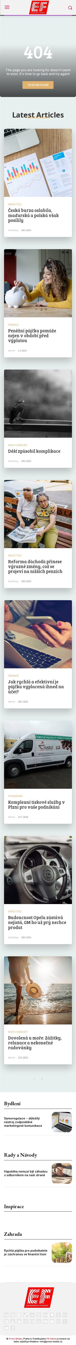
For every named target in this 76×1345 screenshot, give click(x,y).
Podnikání (15, 796)
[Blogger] (13, 1315)
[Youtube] (6, 1328)
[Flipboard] (6, 1321)
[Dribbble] (38, 1315)
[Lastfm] (32, 1321)
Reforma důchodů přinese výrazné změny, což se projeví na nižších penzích (35, 566)
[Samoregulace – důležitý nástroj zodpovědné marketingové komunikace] (62, 1122)
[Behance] (6, 1315)
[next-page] (42, 1079)
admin (11, 350)
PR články (51, 1338)
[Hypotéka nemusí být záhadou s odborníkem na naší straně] (62, 1173)
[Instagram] (26, 1321)
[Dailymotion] (19, 1315)
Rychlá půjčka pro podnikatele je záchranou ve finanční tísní (25, 1252)
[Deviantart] (32, 1315)
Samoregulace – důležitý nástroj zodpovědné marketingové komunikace (23, 1122)
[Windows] (52, 1321)
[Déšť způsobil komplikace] (38, 404)
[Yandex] (65, 1321)
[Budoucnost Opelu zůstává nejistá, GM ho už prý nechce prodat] (38, 870)
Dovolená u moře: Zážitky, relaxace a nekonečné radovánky (35, 1042)
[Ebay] (45, 1315)
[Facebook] (58, 1315)
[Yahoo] (58, 1321)
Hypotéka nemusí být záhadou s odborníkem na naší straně (25, 1173)
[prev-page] (34, 1079)
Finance (13, 324)
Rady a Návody (18, 445)
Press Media (15, 1338)
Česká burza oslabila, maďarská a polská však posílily (33, 215)
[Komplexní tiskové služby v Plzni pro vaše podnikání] (38, 755)
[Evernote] (52, 1315)
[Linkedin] (38, 1321)
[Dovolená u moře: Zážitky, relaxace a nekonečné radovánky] (38, 990)
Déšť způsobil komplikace (34, 451)
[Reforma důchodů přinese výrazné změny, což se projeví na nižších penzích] (38, 514)
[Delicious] (26, 1315)
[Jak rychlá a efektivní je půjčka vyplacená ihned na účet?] (38, 634)
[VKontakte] (45, 1321)
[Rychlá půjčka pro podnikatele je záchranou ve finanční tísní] (62, 1252)
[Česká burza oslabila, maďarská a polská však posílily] (38, 163)
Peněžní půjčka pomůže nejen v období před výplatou (32, 335)
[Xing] (13, 1328)
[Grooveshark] (19, 1321)
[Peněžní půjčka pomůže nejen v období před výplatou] (38, 283)
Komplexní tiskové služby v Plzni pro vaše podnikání (36, 804)
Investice (14, 204)
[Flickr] (65, 1315)
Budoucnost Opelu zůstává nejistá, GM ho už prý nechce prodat (37, 922)
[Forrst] (13, 1321)
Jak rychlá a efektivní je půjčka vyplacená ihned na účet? (36, 686)
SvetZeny (13, 230)
